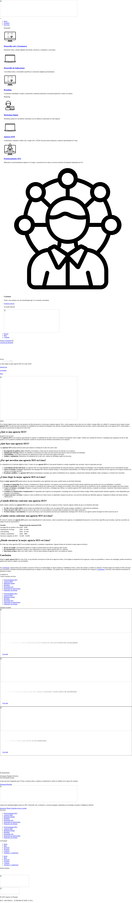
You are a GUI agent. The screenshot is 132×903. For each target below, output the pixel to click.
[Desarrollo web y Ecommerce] (10, 42)
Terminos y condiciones (11, 853)
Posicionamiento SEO (12, 159)
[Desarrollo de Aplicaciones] (10, 64)
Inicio (5, 21)
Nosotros (6, 23)
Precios (6, 334)
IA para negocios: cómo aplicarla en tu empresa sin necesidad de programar (40, 642)
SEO (1, 374)
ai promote (3, 370)
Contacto (6, 337)
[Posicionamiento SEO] (10, 155)
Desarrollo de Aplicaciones (14, 68)
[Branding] (10, 86)
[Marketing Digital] (10, 111)
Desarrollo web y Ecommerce (15, 46)
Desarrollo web (8, 587)
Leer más (5, 654)
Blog (5, 335)
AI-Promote (5, 567)
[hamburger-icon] (1, 18)
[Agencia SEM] (10, 133)
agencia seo (3, 367)
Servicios (6, 25)
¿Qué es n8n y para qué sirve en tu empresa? (24, 740)
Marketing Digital (11, 115)
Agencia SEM (9, 137)
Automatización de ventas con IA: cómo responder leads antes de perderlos (39, 691)
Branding (7, 90)
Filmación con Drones (10, 590)
